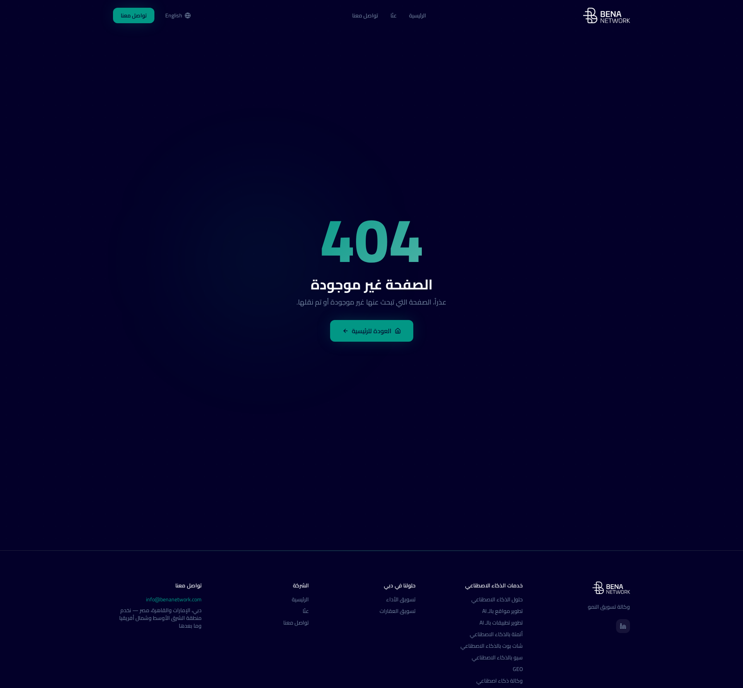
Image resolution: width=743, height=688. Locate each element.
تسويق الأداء (401, 599)
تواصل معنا (365, 15)
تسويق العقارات (398, 611)
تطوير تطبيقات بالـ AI (501, 622)
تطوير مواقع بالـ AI (502, 611)
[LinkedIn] (623, 626)
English (173, 15)
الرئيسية (417, 15)
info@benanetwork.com (174, 599)
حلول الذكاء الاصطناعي (497, 599)
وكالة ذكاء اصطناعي (499, 681)
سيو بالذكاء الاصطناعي (497, 657)
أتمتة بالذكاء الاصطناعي (496, 634)
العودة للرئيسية (372, 331)
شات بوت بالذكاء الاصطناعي (492, 646)
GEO (518, 669)
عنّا (393, 15)
